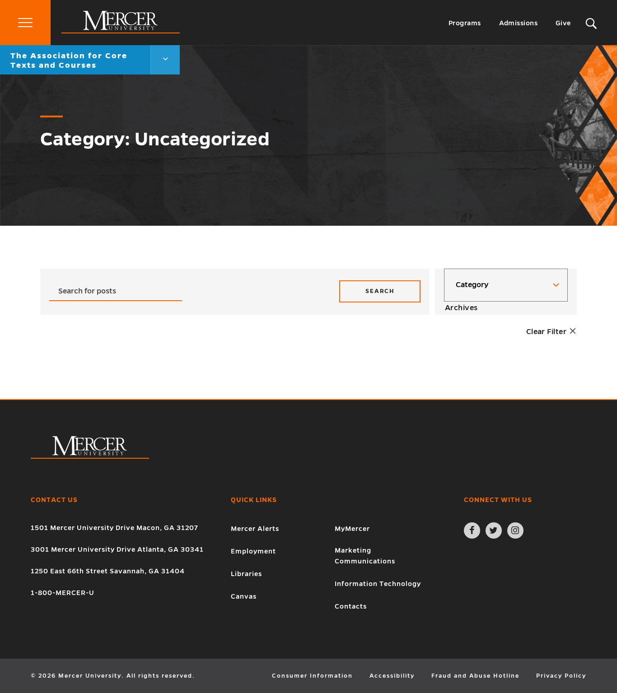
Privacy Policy (561, 676)
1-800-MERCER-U (62, 592)
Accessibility (392, 676)
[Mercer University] (120, 31)
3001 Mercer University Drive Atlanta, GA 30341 (117, 549)
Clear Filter (547, 332)
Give (563, 23)
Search (379, 291)
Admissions (518, 23)
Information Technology (378, 583)
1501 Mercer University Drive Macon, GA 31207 (114, 527)
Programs (465, 23)
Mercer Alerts (255, 528)
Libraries (246, 573)
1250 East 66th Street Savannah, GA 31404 (108, 571)
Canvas (244, 596)
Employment (253, 551)
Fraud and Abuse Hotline (475, 676)
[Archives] (506, 308)
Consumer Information (312, 676)
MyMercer (352, 528)
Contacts (351, 606)
